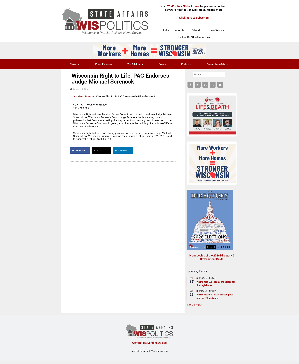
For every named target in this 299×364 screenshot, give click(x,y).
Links (166, 30)
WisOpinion (133, 64)
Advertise (180, 30)
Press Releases (103, 64)
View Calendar (194, 304)
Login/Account (217, 30)
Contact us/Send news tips (149, 342)
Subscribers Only (216, 64)
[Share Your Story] (212, 115)
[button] (80, 150)
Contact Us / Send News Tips (194, 37)
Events (162, 64)
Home (74, 96)
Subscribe (197, 30)
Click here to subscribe (194, 17)
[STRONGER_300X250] (212, 163)
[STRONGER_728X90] (149, 50)
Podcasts (186, 64)
